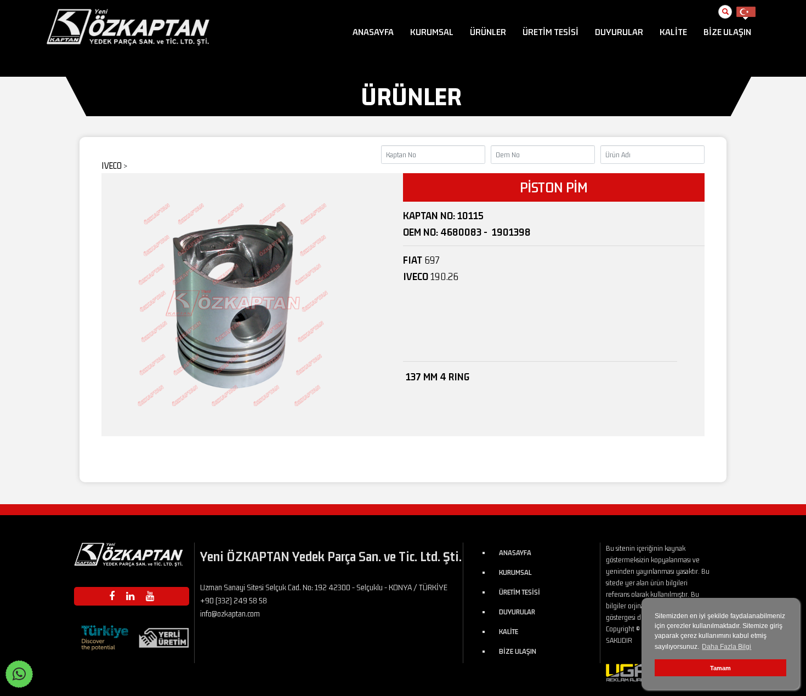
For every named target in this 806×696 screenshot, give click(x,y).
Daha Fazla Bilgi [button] (726, 647)
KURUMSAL (431, 31)
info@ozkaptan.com (230, 613)
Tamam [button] (720, 668)
